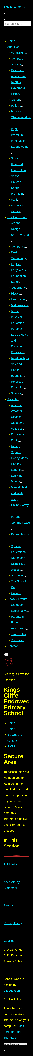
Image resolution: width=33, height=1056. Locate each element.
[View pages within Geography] (26, 288)
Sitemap (9, 905)
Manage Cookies (15, 1044)
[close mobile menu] (4, 13)
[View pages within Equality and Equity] (20, 441)
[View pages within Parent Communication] (11, 529)
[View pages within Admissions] (26, 53)
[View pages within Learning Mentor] (21, 482)
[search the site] (4, 19)
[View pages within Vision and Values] (20, 212)
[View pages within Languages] (26, 300)
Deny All (24, 1044)
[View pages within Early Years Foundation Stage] (19, 282)
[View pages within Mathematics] (28, 306)
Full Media (10, 864)
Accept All (7, 1044)
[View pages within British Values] (11, 241)
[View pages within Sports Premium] (23, 194)
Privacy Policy (13, 923)
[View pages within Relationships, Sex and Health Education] (25, 376)
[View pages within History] (21, 294)
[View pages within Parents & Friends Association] (26, 629)
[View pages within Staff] (17, 200)
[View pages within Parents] (18, 400)
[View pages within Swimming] (25, 576)
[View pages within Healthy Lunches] (23, 470)
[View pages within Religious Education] (25, 388)
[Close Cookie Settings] (4, 1050)
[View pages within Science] (22, 394)
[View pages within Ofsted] (20, 100)
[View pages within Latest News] (28, 611)
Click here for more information (14, 1031)
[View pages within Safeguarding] (11, 153)
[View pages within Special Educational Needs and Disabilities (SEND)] (22, 570)
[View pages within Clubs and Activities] (23, 429)
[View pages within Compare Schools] (22, 65)
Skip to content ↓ (14, 6)
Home (11, 723)
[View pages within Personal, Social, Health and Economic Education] (25, 353)
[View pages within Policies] (22, 106)
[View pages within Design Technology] (26, 259)
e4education (12, 990)
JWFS (11, 746)
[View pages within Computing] (26, 247)
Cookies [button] (9, 940)
